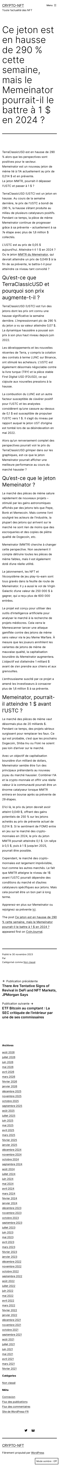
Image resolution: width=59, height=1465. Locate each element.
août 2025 (8, 1110)
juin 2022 (7, 1290)
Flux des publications (14, 1401)
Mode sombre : (44, 1461)
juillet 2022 (8, 1285)
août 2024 (8, 1169)
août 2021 (8, 1339)
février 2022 (9, 1310)
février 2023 (9, 1251)
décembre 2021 (11, 1319)
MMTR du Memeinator (33, 254)
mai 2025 (7, 1125)
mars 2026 (8, 1076)
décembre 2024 (11, 1149)
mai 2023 (7, 1237)
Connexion (8, 1396)
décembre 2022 (11, 1261)
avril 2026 (8, 1071)
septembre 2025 (12, 1105)
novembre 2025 (11, 1096)
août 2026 (8, 1052)
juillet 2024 (8, 1174)
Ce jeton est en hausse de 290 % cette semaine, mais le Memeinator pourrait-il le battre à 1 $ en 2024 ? (29, 922)
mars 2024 (8, 1193)
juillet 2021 (8, 1344)
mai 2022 (7, 1295)
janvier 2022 (9, 1315)
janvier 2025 (9, 1144)
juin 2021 (7, 1349)
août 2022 (8, 1281)
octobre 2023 (10, 1217)
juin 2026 (7, 1062)
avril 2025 (8, 1130)
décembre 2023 (11, 1208)
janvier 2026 (9, 1086)
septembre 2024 (12, 1164)
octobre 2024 (10, 1159)
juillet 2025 (8, 1115)
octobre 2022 (10, 1271)
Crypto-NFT (13, 5)
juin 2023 (7, 1232)
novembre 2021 (11, 1324)
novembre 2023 (11, 1212)
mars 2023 (8, 1247)
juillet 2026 (8, 1057)
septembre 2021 (12, 1334)
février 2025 (9, 1139)
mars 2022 (8, 1305)
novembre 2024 (12, 1154)
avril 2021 (8, 1358)
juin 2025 (7, 1120)
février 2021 (9, 1368)
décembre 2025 (11, 1091)
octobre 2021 (10, 1329)
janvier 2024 (9, 1203)
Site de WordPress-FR (15, 1411)
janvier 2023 (9, 1256)
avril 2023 (8, 1242)
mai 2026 (7, 1066)
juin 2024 (7, 1178)
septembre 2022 (12, 1276)
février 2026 (9, 1081)
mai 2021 (7, 1354)
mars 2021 (8, 1363)
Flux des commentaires (16, 1406)
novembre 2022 (11, 1266)
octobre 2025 (10, 1100)
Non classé (29, 962)
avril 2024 (8, 1188)
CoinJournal (34, 931)
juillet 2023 (8, 1227)
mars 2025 (8, 1135)
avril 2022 (8, 1300)
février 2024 (9, 1198)
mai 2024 (8, 1183)
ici (34, 909)
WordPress (37, 1452)
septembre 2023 (12, 1222)
